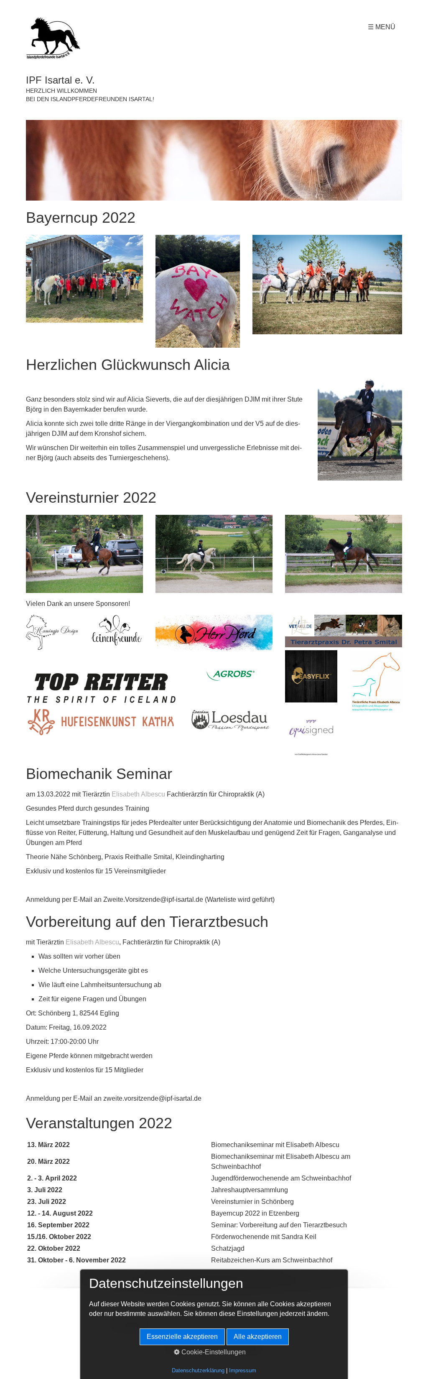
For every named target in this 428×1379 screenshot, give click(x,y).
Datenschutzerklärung (198, 1370)
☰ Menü (381, 27)
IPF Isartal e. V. (60, 80)
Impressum (242, 1370)
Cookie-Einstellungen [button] (213, 1352)
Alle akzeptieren (258, 1336)
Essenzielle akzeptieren (182, 1336)
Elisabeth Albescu (138, 794)
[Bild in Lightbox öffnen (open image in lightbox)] (214, 160)
